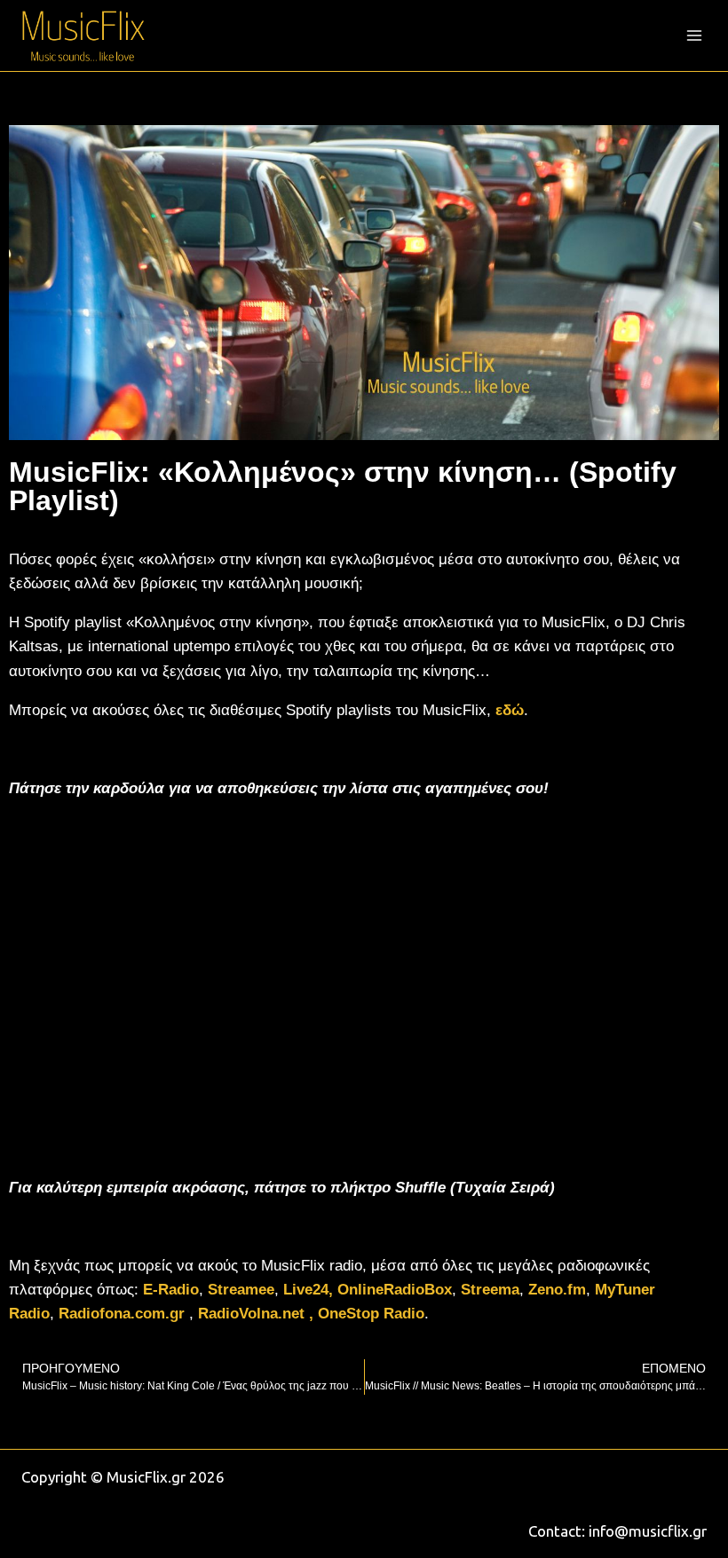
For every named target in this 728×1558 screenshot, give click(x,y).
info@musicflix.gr (648, 1531)
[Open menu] (693, 35)
